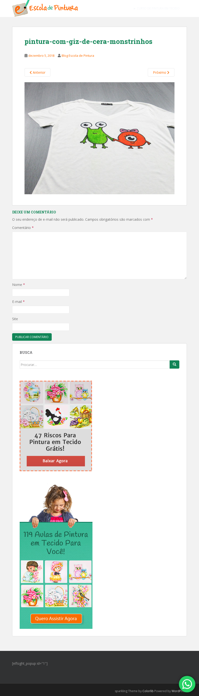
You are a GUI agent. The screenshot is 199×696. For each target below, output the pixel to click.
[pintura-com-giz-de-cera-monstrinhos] (99, 137)
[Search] (174, 364)
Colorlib (148, 691)
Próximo (160, 72)
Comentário (23, 227)
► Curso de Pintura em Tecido (156, 8)
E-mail (18, 301)
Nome (18, 284)
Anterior (38, 72)
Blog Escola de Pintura (78, 55)
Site (15, 318)
